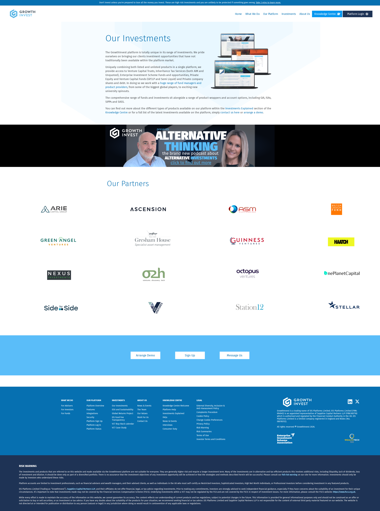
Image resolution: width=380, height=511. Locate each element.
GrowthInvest (283, 411)
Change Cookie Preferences (210, 420)
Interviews (167, 425)
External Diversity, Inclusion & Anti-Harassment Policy (211, 407)
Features (91, 409)
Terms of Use (203, 435)
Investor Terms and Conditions (211, 439)
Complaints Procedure (207, 412)
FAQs (165, 417)
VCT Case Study (119, 427)
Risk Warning (203, 427)
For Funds (65, 413)
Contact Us (142, 421)
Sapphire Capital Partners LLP (331, 413)
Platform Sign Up (94, 421)
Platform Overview (95, 405)
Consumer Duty (170, 429)
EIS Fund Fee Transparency (118, 418)
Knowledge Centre (325, 14)
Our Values (142, 413)
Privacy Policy (203, 424)
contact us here (230, 112)
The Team (141, 409)
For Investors (67, 409)
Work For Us (143, 417)
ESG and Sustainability (122, 409)
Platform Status (94, 429)
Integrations (92, 413)
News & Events (144, 405)
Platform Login (355, 14)
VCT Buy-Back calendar (123, 424)
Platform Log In (94, 425)
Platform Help (169, 409)
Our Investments (120, 405)
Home (238, 14)
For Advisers (67, 405)
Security (90, 417)
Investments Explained (239, 108)
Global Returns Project (122, 413)
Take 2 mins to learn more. (268, 2)
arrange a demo (253, 112)
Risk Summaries (204, 431)
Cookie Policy (203, 416)
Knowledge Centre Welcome (176, 405)
